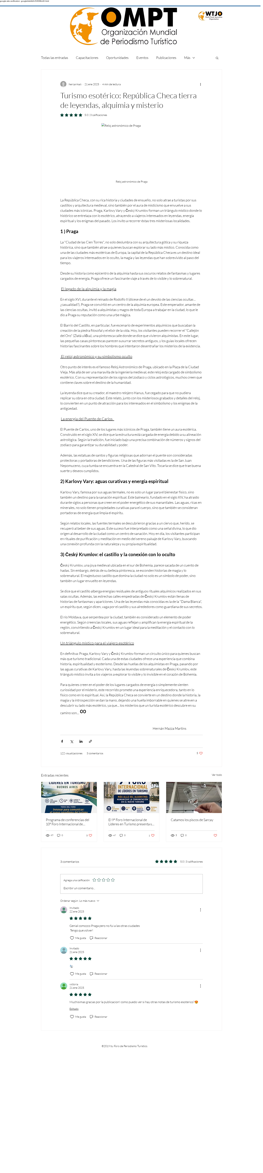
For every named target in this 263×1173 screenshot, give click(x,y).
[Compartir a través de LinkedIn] (81, 741)
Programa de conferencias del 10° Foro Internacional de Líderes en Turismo (67, 822)
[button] (217, 57)
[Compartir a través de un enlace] (90, 741)
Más (187, 57)
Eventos (142, 57)
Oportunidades (117, 57)
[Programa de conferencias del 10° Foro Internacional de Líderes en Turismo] (69, 797)
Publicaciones (166, 57)
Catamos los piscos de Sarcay (192, 820)
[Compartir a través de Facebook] (62, 741)
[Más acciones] (200, 84)
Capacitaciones (87, 57)
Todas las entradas (54, 57)
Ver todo (217, 774)
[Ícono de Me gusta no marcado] (72, 938)
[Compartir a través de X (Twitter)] (71, 741)
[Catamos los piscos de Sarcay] (194, 797)
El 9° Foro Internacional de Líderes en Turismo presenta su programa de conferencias (131, 822)
